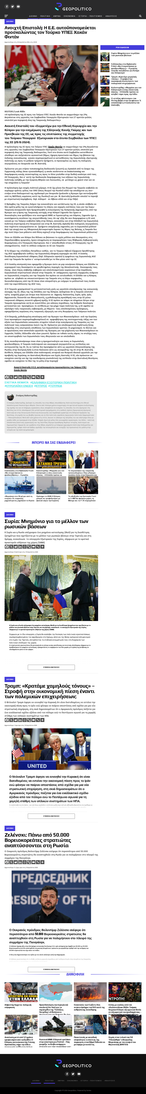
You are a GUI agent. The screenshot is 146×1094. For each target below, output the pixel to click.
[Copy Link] (38, 377)
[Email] (33, 377)
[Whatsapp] (25, 377)
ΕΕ (27, 134)
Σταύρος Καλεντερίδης (26, 395)
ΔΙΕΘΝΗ (33, 16)
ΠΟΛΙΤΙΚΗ (45, 16)
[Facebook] (7, 377)
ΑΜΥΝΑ (57, 16)
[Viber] (29, 377)
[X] (11, 377)
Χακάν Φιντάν (55, 146)
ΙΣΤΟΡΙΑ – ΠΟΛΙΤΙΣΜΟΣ (90, 16)
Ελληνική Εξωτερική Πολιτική (54, 382)
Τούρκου (16, 138)
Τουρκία (56, 385)
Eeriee (88, 1090)
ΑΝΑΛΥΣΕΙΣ (111, 16)
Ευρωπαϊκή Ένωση (19, 385)
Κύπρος (41, 385)
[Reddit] (16, 377)
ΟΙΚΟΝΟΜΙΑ (69, 16)
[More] (42, 377)
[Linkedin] (20, 377)
